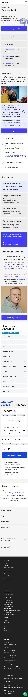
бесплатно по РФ (9, 652)
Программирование (8, 590)
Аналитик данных (8, 608)
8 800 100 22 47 (9, 650)
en (5, 647)
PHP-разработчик (8, 600)
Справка (6, 573)
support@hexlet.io (8, 642)
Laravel (5, 632)
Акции (5, 670)
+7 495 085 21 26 (10, 656)
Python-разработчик (8, 606)
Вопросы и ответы (8, 571)
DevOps (6, 581)
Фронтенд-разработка (9, 594)
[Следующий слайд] (27, 497)
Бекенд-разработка (8, 586)
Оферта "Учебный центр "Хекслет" (12, 668)
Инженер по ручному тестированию (12, 610)
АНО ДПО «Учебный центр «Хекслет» (12, 685)
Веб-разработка (7, 588)
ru (8, 647)
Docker (5, 626)
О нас (5, 563)
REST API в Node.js (8, 630)
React (5, 634)
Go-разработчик (7, 612)
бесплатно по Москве (10, 658)
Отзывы (6, 565)
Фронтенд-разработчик (9, 614)
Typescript (6, 622)
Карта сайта (7, 575)
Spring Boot (6, 624)
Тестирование (7, 592)
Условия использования (9, 660)
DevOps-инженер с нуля (9, 602)
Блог (5, 569)
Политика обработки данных (10, 662)
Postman (6, 620)
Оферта (6, 672)
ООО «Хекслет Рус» (8, 675)
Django (5, 628)
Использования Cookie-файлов (11, 664)
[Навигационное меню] (26, 2)
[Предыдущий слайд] (1, 497)
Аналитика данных (8, 583)
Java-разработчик (8, 604)
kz (10, 647)
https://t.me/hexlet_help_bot (10, 644)
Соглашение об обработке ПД (11, 666)
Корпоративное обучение (10, 567)
